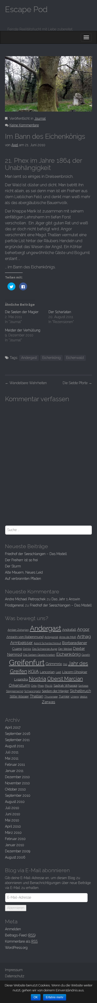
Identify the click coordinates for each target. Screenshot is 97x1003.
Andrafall (69, 629)
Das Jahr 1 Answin (65, 599)
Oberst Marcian (65, 679)
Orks (34, 685)
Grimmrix (54, 663)
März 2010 (13, 833)
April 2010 (13, 826)
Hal (65, 664)
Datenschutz (14, 976)
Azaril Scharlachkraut (47, 643)
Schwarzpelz (32, 691)
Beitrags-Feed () (20, 935)
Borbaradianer (74, 642)
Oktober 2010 (15, 789)
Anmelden (13, 929)
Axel (14, 145)
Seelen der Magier (55, 691)
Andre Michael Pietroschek (25, 599)
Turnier (64, 696)
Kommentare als (21, 941)
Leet (58, 672)
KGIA (33, 671)
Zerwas (48, 702)
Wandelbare (26, 383)
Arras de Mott (67, 636)
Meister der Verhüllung (22, 330)
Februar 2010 (15, 839)
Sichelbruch (80, 690)
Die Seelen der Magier (22, 312)
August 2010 (15, 802)
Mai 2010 (12, 820)
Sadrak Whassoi (65, 685)
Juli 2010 (12, 808)
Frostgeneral (14, 605)
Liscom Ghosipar (74, 672)
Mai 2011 (11, 758)
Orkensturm (19, 685)
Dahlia (27, 648)
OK (36, 997)
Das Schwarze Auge (44, 648)
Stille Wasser (19, 696)
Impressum (14, 970)
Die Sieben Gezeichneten (39, 654)
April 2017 (12, 727)
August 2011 (14, 746)
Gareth (86, 654)
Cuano (17, 649)
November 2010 (17, 783)
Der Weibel (65, 648)
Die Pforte (77, 383)
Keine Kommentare (24, 125)
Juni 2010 (12, 814)
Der (13, 566)
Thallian (36, 696)
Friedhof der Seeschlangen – (36, 554)
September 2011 (17, 740)
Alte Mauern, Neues (24, 572)
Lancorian (47, 672)
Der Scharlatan (59, 312)
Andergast (29, 358)
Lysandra (21, 679)
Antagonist (51, 636)
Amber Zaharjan (18, 629)
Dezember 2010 (17, 777)
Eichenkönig (51, 358)
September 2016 (17, 734)
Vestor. (84, 696)
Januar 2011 (14, 771)
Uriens (75, 696)
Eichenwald (75, 358)
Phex (41, 685)
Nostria (37, 679)
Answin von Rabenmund (25, 637)
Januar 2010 (14, 845)
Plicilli (48, 685)
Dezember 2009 (17, 851)
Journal (40, 118)
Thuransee (51, 696)
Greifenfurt (27, 662)
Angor (83, 629)
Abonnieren (15, 908)
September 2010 (17, 795)
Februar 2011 (15, 765)
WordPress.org (16, 948)
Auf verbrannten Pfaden (23, 579)
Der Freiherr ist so (21, 560)
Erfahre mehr (54, 997)
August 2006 (15, 857)
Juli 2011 (11, 752)
